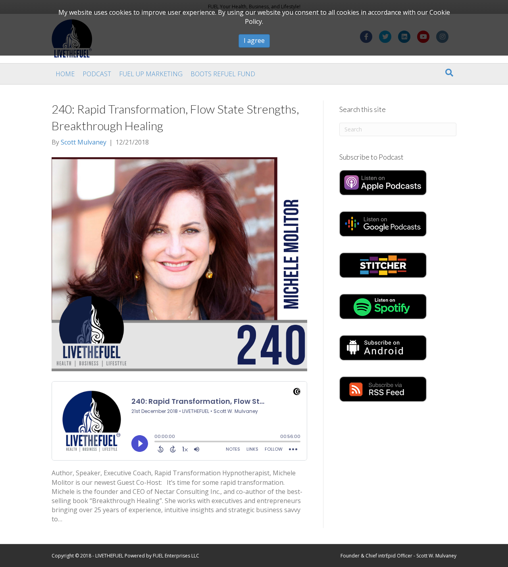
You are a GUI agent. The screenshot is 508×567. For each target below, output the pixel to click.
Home (65, 73)
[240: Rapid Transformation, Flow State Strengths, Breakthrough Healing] (179, 263)
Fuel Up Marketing (151, 73)
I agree (254, 40)
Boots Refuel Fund (222, 73)
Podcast (97, 73)
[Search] (449, 73)
